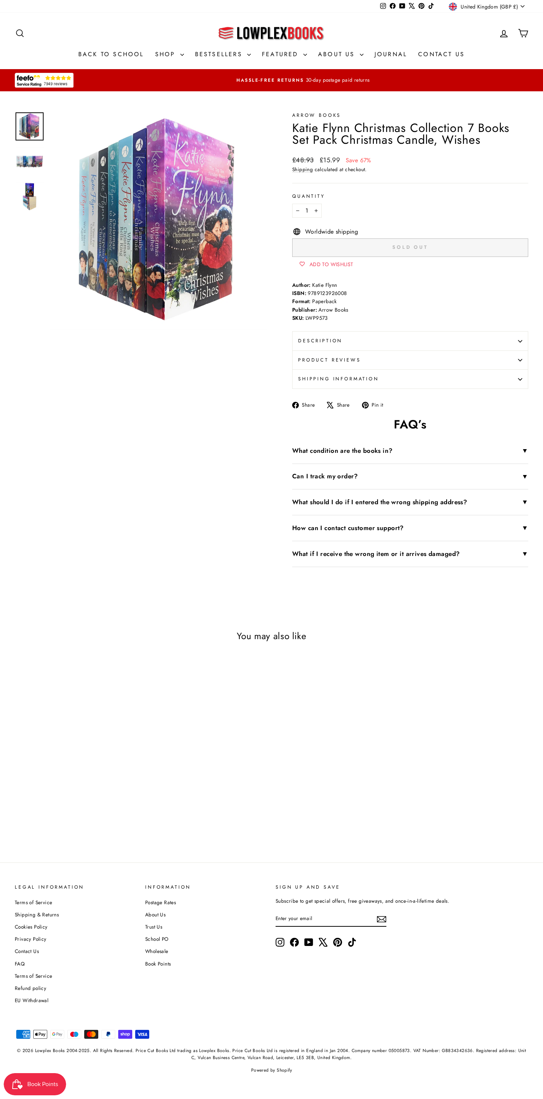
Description (320, 340)
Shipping (302, 169)
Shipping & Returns (37, 914)
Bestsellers (220, 54)
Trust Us (153, 926)
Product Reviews (329, 359)
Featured (281, 54)
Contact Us (441, 54)
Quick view (75, 772)
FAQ (20, 963)
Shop (166, 54)
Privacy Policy (31, 939)
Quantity (308, 196)
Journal (391, 54)
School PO (157, 939)
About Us (338, 54)
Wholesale (156, 951)
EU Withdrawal (31, 1000)
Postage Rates (160, 902)
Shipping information (338, 378)
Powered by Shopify (271, 1070)
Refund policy (30, 988)
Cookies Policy (31, 926)
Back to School (111, 54)
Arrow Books (316, 115)
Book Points (158, 963)
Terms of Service (33, 902)
